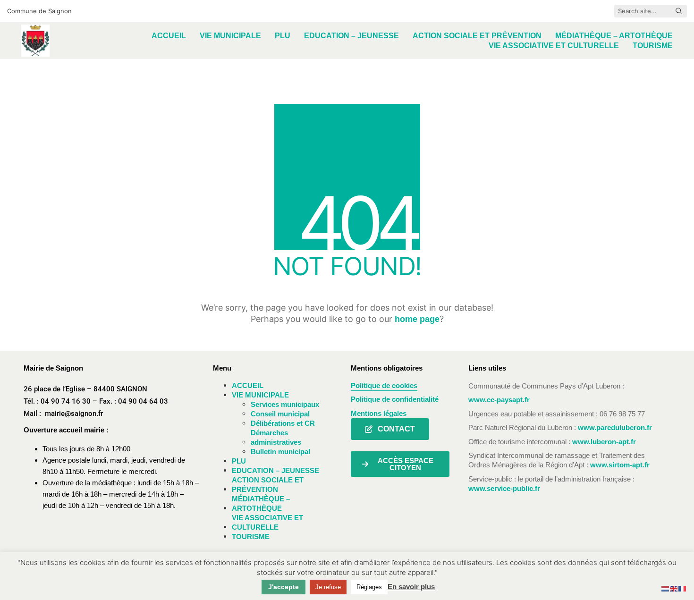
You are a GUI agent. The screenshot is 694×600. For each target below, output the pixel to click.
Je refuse (328, 587)
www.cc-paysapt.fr (499, 400)
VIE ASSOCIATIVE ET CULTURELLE (267, 522)
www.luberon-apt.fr (604, 442)
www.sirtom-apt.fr (620, 465)
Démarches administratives (276, 437)
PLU (239, 461)
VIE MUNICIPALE (260, 395)
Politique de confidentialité (395, 399)
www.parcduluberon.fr (615, 427)
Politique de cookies (384, 385)
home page (417, 319)
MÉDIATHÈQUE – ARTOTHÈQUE (261, 503)
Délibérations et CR (283, 423)
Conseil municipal (280, 414)
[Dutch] (665, 588)
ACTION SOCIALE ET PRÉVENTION (268, 484)
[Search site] (679, 12)
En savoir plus (411, 587)
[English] (674, 588)
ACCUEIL (247, 385)
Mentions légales (378, 413)
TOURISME (251, 536)
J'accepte (283, 587)
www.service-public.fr (504, 488)
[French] (682, 588)
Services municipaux (285, 404)
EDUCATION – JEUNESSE (275, 470)
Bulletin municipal (280, 452)
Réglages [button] (369, 587)
